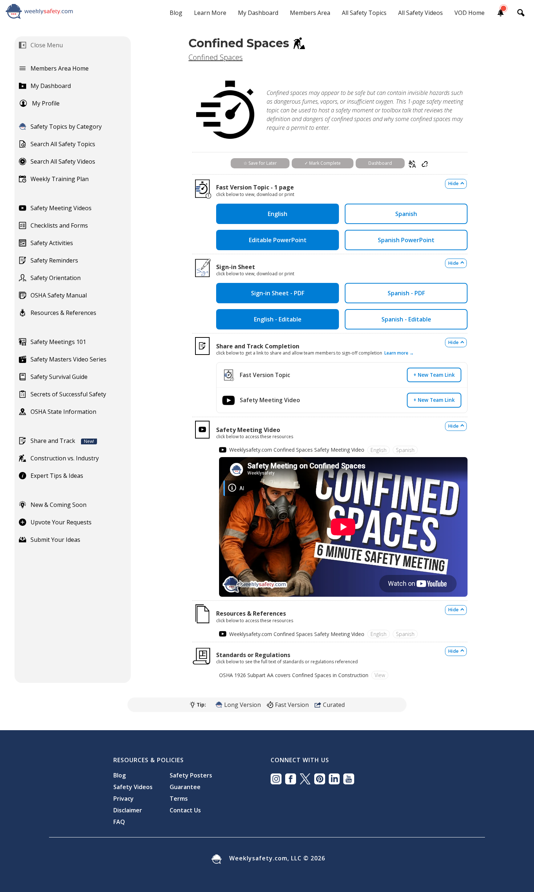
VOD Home (469, 13)
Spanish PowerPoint (406, 240)
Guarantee (185, 787)
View (380, 675)
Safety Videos (133, 787)
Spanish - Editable (406, 319)
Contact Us (185, 810)
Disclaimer (127, 810)
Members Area (310, 13)
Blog (176, 13)
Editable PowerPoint (278, 240)
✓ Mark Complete (322, 163)
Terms (179, 799)
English (277, 214)
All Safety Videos (420, 13)
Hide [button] (453, 183)
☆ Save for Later (260, 163)
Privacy (123, 799)
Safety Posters (191, 775)
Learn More (210, 13)
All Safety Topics (364, 13)
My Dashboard (258, 13)
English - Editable (278, 319)
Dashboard (380, 163)
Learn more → (399, 353)
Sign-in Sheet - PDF (277, 293)
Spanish (406, 214)
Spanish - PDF (406, 293)
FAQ (119, 822)
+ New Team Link (434, 374)
